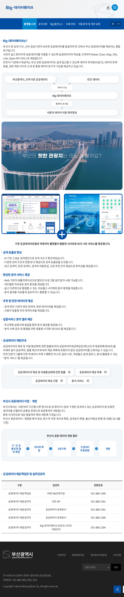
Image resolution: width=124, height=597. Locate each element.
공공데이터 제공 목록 (90, 372)
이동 (116, 567)
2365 (29, 580)
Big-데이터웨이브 (19, 8)
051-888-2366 (98, 517)
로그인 (108, 7)
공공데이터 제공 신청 (46, 381)
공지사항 (42, 24)
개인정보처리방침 (98, 555)
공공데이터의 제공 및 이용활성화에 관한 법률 (41, 372)
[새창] (18, 555)
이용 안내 (70, 24)
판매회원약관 (78, 555)
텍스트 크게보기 (113, 23)
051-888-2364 (98, 527)
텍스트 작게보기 (118, 23)
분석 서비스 (78, 381)
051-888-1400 (98, 493)
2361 (35, 580)
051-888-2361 (98, 501)
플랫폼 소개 (29, 24)
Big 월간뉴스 (56, 24)
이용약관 (61, 555)
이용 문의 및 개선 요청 (89, 24)
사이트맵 (117, 555)
